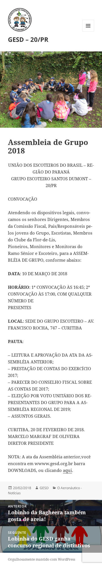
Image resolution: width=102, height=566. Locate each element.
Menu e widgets (88, 31)
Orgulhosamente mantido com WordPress (41, 559)
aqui (67, 470)
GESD (44, 487)
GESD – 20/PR (28, 39)
